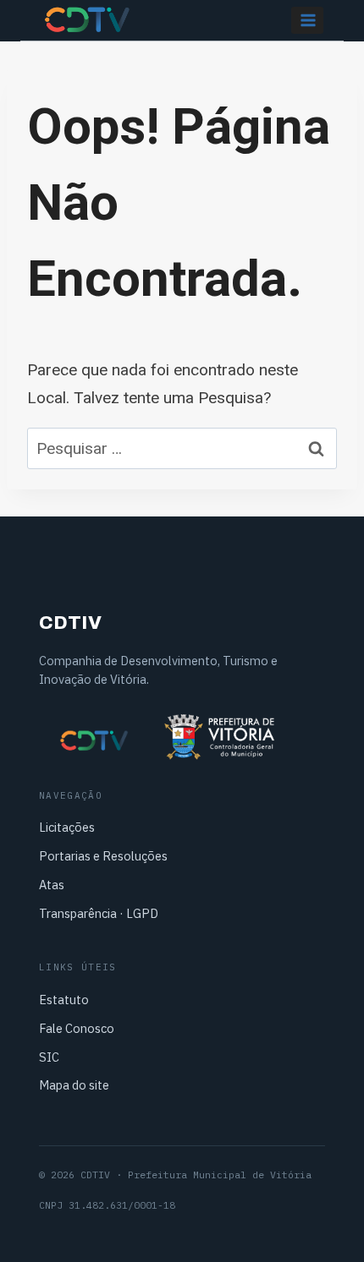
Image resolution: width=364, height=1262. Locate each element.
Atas (51, 885)
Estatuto (64, 1000)
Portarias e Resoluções (103, 856)
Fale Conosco (76, 1028)
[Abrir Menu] (307, 20)
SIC (49, 1057)
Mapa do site (74, 1085)
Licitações (67, 827)
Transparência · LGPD (98, 913)
